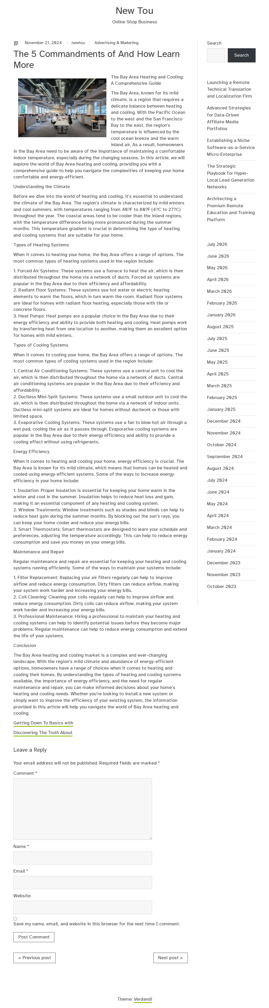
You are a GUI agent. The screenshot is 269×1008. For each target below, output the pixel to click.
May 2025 (217, 362)
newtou (78, 43)
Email (20, 871)
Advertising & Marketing (116, 43)
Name (21, 846)
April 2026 (218, 279)
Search (214, 43)
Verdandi (143, 999)
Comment (25, 773)
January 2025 (221, 409)
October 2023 (221, 586)
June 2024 (218, 492)
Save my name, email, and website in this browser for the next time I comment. (96, 924)
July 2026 (217, 244)
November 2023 (223, 574)
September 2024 (225, 456)
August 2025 (220, 327)
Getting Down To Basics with (43, 723)
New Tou (134, 11)
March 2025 (219, 386)
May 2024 (217, 504)
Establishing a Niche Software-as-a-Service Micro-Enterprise (231, 147)
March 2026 (219, 291)
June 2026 (218, 256)
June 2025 (218, 350)
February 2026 (222, 303)
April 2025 (218, 374)
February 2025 (222, 397)
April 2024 (218, 515)
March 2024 (219, 527)
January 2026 (221, 315)
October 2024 (221, 445)
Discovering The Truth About (43, 732)
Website (22, 896)
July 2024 (217, 480)
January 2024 (221, 551)
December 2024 (224, 421)
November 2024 (224, 433)
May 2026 (217, 268)
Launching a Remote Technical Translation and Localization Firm (229, 89)
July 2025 (217, 338)
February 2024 (222, 539)
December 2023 (223, 563)
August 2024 (220, 468)
